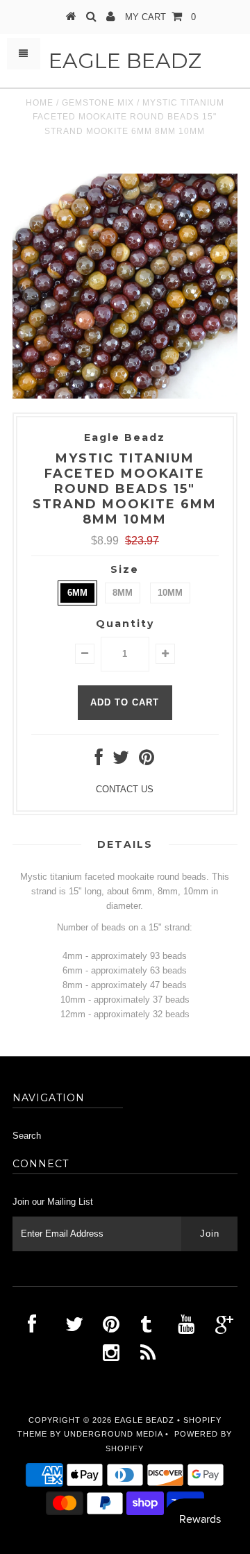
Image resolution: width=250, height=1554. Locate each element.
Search (26, 1135)
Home (39, 103)
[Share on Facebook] (99, 760)
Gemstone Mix (98, 103)
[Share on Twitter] (120, 760)
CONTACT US (124, 789)
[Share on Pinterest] (146, 760)
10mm (170, 592)
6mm (77, 592)
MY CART (160, 17)
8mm (122, 592)
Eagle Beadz (125, 61)
